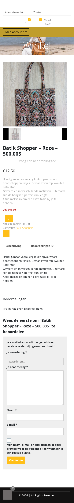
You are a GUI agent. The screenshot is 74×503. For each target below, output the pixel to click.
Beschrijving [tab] (13, 246)
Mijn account (14, 32)
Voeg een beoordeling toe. (38, 161)
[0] (7, 495)
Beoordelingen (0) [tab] (42, 246)
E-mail (12, 424)
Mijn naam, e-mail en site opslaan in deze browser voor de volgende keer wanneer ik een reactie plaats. (35, 448)
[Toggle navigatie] (68, 32)
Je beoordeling (17, 367)
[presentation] (6, 134)
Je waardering (17, 352)
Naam (12, 410)
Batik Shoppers (25, 228)
